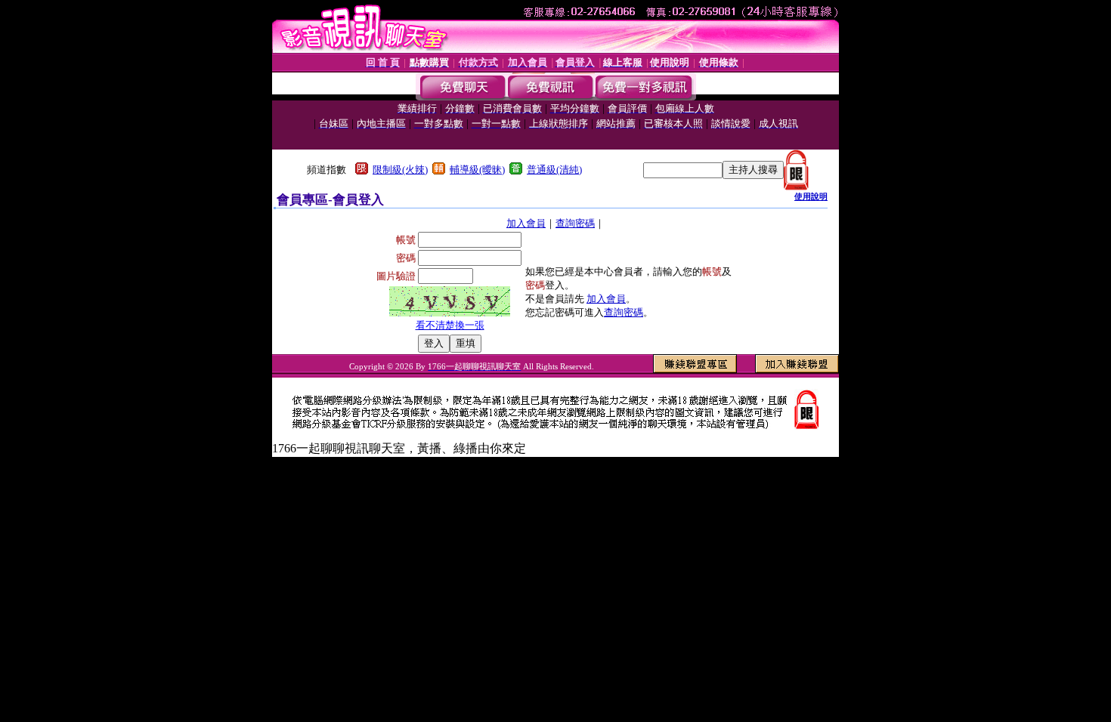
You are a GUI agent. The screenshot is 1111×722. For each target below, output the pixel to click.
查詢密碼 (575, 223)
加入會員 (526, 223)
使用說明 (811, 196)
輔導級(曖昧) (477, 169)
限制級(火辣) (400, 169)
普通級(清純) (554, 169)
